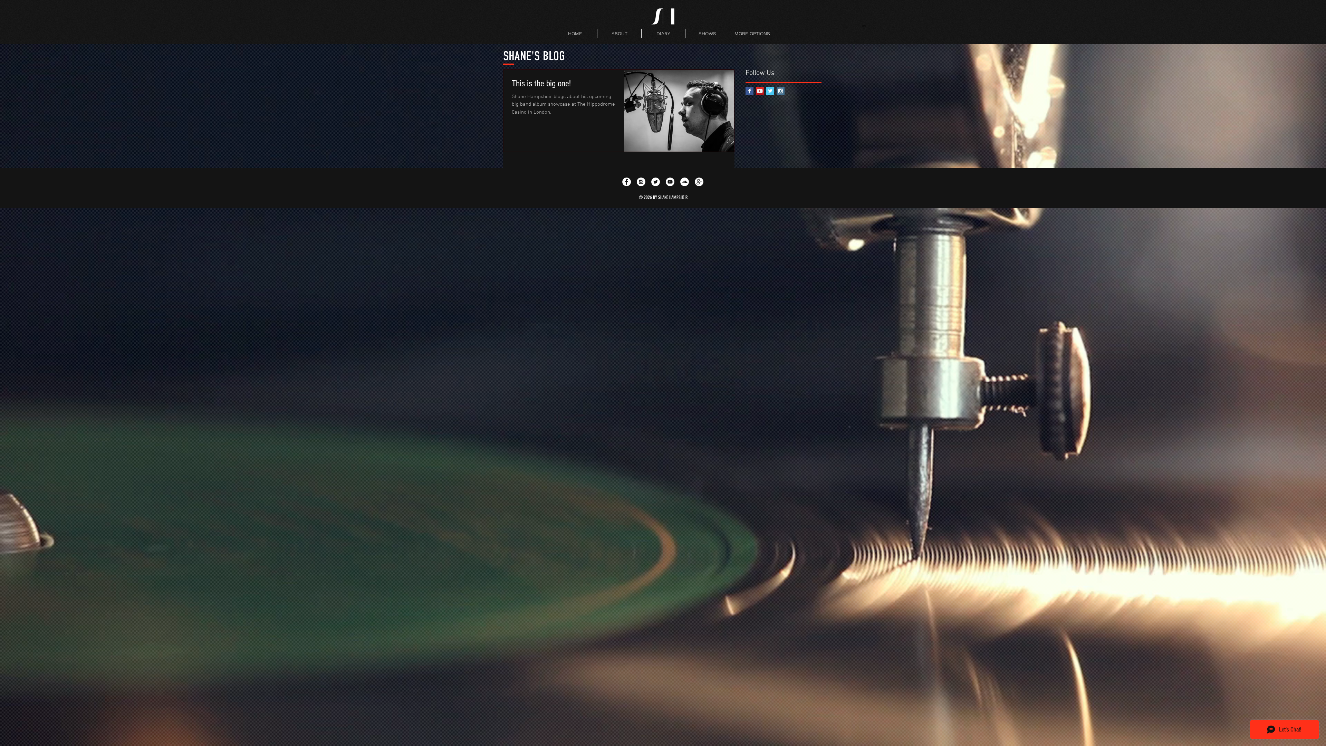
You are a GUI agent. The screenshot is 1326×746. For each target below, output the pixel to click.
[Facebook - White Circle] (626, 182)
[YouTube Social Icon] (760, 91)
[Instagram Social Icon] (781, 91)
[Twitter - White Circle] (655, 182)
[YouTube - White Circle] (670, 182)
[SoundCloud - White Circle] (684, 182)
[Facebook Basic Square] (749, 91)
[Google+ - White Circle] (699, 182)
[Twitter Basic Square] (770, 91)
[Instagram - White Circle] (641, 182)
